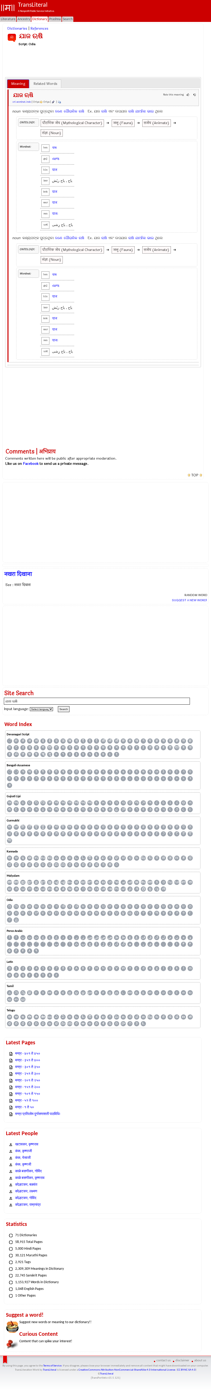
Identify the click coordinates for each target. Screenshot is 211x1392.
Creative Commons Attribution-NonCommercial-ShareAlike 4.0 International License (126, 1370)
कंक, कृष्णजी (23, 1165)
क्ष (130, 741)
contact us (163, 1360)
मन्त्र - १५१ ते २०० (27, 1087)
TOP (194, 475)
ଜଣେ (58, 111)
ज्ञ (177, 741)
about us (200, 1360)
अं (23, 741)
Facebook (31, 463)
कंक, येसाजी (23, 1158)
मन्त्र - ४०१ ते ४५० (27, 1054)
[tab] (18, 83)
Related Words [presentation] (45, 83)
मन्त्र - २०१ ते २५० (27, 1080)
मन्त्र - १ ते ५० (24, 1107)
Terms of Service (52, 1365)
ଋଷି (81, 111)
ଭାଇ (150, 111)
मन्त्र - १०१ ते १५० (27, 1094)
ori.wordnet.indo (22, 102)
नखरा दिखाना (18, 574)
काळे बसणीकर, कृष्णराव (30, 1178)
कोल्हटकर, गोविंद (25, 1198)
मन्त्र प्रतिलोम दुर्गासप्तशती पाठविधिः (37, 1114)
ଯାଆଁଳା (140, 111)
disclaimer (182, 1360)
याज (54, 170)
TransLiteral (49, 1370)
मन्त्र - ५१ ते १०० (26, 1101)
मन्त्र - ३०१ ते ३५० (27, 1067)
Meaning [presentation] (18, 83)
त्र (49, 748)
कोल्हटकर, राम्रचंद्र (28, 1205)
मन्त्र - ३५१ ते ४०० (27, 1060)
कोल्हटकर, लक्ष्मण (26, 1191)
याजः (55, 213)
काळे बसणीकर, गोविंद (28, 1171)
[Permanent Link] (53, 102)
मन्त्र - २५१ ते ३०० (27, 1074)
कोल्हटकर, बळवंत (26, 1185)
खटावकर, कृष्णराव (26, 1144)
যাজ (54, 147)
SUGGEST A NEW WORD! (189, 600)
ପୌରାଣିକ (70, 111)
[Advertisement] (103, 61)
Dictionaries (17, 28)
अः (16, 741)
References (39, 28)
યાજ (55, 158)
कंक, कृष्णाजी (23, 1151)
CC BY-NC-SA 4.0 (186, 1370)
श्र (177, 748)
